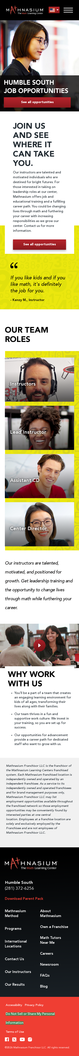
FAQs (45, 975)
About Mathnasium (50, 913)
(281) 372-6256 (19, 888)
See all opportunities (37, 102)
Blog (44, 986)
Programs (13, 929)
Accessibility (14, 1005)
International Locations (16, 944)
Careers (46, 954)
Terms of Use (15, 1032)
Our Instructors (18, 972)
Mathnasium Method (15, 913)
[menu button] (54, 10)
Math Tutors (50, 940)
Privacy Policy (34, 1005)
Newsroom (49, 964)
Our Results (15, 985)
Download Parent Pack (24, 899)
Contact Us (14, 959)
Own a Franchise (54, 927)
